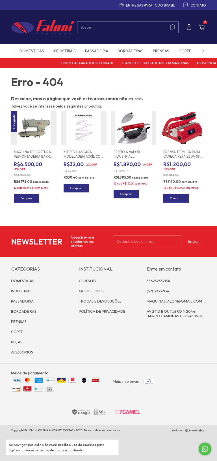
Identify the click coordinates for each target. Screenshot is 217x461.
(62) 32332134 (158, 291)
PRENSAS (161, 50)
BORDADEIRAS (131, 50)
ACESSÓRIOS (22, 352)
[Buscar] (172, 27)
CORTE (185, 50)
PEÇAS (16, 342)
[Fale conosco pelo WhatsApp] (205, 449)
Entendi (76, 450)
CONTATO (87, 280)
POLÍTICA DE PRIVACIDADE (102, 311)
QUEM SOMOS (91, 291)
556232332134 (158, 280)
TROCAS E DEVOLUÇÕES (100, 301)
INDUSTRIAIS (64, 50)
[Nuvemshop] (188, 431)
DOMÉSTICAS (31, 50)
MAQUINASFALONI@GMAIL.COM (174, 301)
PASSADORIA (96, 50)
